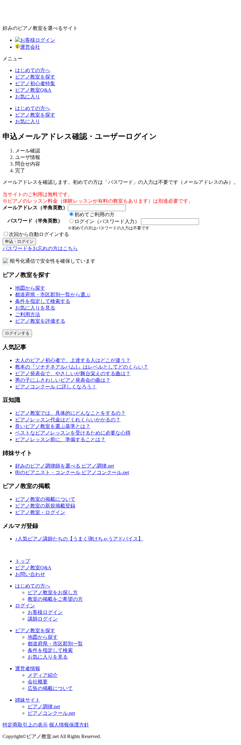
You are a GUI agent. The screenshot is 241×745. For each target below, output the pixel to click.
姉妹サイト (27, 700)
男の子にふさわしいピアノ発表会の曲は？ (62, 380)
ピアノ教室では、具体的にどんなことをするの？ (70, 413)
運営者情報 (27, 668)
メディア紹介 (43, 675)
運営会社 (30, 47)
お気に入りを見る (35, 307)
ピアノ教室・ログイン (40, 512)
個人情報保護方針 (69, 724)
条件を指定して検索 (50, 650)
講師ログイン (43, 619)
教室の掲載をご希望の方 (55, 599)
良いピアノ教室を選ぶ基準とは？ (52, 426)
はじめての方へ (32, 70)
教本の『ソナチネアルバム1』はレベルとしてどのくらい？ (81, 367)
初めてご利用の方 (94, 214)
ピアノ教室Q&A (33, 90)
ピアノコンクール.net (51, 713)
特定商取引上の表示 (25, 724)
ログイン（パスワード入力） (107, 221)
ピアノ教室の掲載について (45, 499)
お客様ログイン (37, 40)
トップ (22, 561)
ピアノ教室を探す (35, 76)
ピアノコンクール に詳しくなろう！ (56, 386)
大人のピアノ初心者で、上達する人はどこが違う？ (73, 360)
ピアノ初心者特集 (35, 83)
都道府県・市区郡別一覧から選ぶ (52, 294)
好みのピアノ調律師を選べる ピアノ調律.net (64, 465)
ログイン (25, 605)
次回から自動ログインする (39, 234)
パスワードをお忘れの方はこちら (40, 248)
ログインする (17, 333)
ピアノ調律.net (44, 706)
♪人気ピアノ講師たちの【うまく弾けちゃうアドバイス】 (79, 538)
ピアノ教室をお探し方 (53, 592)
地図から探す (30, 288)
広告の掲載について (50, 688)
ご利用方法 (27, 314)
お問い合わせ (30, 574)
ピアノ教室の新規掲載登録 (45, 505)
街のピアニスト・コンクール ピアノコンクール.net (72, 472)
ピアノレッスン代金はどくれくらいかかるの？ (67, 419)
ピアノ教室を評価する (40, 321)
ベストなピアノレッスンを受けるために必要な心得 (73, 432)
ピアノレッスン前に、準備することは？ (60, 439)
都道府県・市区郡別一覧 (55, 643)
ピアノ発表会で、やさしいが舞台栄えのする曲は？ (73, 373)
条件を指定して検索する (42, 301)
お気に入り (27, 96)
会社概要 (38, 681)
